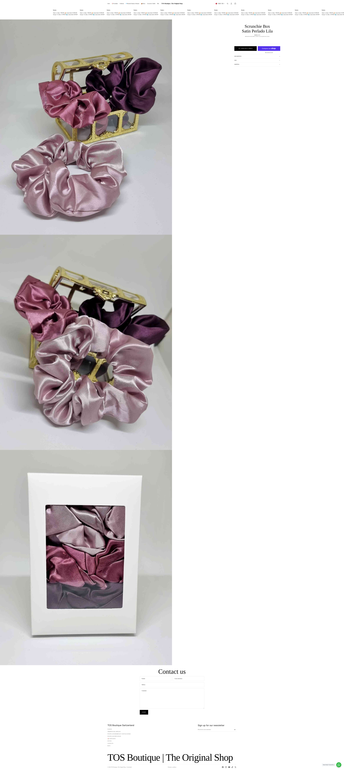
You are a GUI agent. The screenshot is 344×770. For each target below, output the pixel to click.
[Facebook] (223, 767)
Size (235, 60)
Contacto (110, 743)
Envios (110, 741)
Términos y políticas (172, 767)
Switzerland (129, 767)
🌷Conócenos (112, 738)
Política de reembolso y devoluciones (119, 734)
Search (110, 729)
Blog (109, 745)
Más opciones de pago (269, 52)
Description (237, 56)
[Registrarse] (234, 730)
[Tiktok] (232, 767)
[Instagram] (226, 767)
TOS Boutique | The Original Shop (118, 767)
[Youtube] (229, 767)
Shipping (236, 64)
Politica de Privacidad (114, 736)
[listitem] (158, 3)
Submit (144, 712)
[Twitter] (235, 767)
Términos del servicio (114, 731)
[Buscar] (228, 4)
